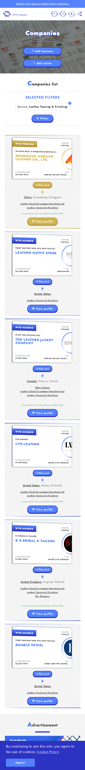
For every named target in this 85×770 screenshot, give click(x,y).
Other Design (42, 387)
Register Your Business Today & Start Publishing (42, 3)
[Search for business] (54, 13)
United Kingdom (31, 582)
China (27, 197)
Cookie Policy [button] (48, 752)
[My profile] (71, 13)
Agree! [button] (20, 762)
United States (42, 294)
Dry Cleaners (42, 596)
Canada (32, 381)
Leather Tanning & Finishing (42, 207)
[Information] (62, 13)
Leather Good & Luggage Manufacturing (42, 203)
